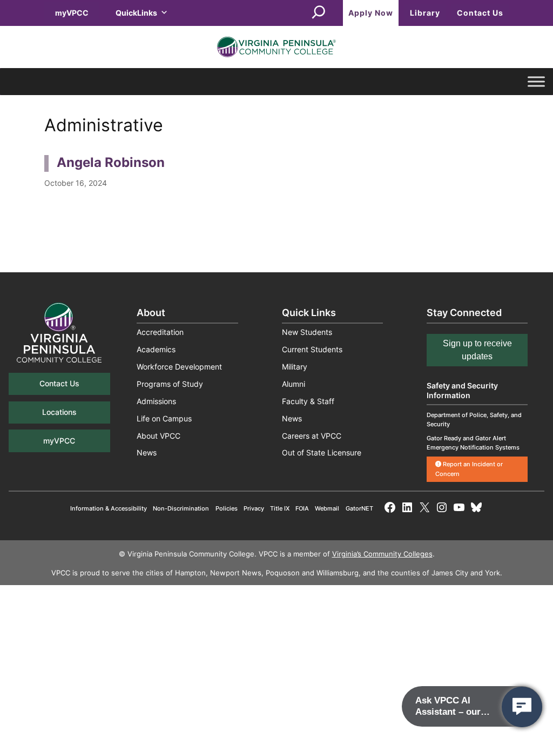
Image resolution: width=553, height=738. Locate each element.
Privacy (254, 508)
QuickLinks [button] (136, 12)
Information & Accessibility (108, 508)
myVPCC (72, 12)
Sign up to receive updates (477, 350)
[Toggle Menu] (536, 81)
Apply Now (370, 12)
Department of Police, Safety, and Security (474, 419)
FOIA (302, 508)
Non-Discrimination (181, 508)
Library (425, 12)
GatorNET (359, 508)
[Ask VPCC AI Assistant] (522, 707)
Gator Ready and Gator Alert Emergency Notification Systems (473, 442)
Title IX (279, 508)
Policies (226, 508)
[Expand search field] (319, 13)
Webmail (327, 508)
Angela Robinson (111, 162)
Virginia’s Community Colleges (382, 554)
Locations (59, 412)
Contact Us (480, 12)
